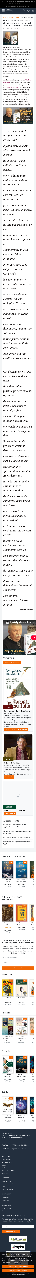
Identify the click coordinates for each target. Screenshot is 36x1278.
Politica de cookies (21, 1258)
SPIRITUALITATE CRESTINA (14, 811)
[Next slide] (32, 876)
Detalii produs (22, 729)
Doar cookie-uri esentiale (18, 1271)
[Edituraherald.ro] (9, 11)
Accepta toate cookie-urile (18, 1266)
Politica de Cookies (8, 1170)
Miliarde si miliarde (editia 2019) (22, 1116)
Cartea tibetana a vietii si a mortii (21, 924)
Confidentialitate (7, 1168)
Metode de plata (7, 1208)
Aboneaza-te (18, 968)
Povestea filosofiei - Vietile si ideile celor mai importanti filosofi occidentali (8, 1076)
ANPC (4, 1187)
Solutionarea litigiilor (8, 1189)
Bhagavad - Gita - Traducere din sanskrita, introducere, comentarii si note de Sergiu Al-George (8, 924)
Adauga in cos (10, 729)
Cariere (4, 1165)
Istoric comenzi (7, 1203)
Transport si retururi (8, 1211)
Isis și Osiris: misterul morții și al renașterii (17, 837)
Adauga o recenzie (12, 662)
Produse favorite (7, 1205)
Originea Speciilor (8, 1116)
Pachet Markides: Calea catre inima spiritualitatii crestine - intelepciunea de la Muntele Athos (22, 1037)
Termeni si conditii (7, 1162)
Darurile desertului (13, 87)
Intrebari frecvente (8, 1184)
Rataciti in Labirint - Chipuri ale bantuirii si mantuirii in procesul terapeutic (8, 881)
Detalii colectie (10, 813)
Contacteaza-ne (7, 1181)
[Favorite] (28, 11)
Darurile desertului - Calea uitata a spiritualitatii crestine (17, 712)
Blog (4, 17)
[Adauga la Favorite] (11, 876)
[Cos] (33, 11)
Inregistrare (5, 1200)
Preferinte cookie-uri (18, 1275)
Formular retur (6, 1160)
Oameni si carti (14, 17)
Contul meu (5, 1197)
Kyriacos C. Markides (12, 763)
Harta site (5, 1173)
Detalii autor (9, 777)
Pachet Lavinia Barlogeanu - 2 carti (8, 1037)
